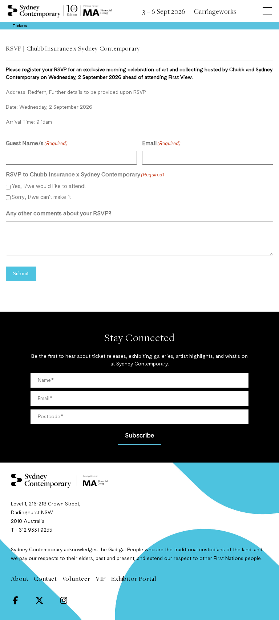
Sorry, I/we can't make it (41, 197)
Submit (21, 273)
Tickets (20, 26)
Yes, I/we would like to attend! (49, 186)
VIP (101, 579)
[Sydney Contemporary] (139, 480)
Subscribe (139, 436)
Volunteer (76, 579)
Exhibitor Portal (134, 579)
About (20, 579)
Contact (45, 579)
